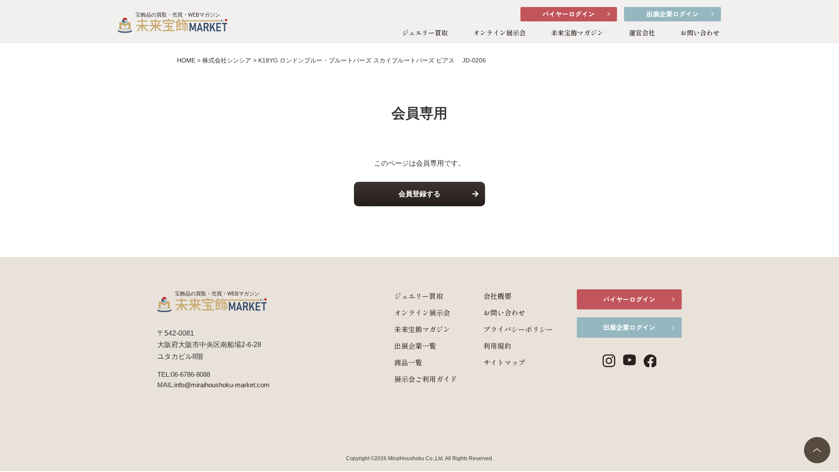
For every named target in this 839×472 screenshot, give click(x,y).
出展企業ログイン (672, 13)
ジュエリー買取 (425, 32)
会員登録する (419, 194)
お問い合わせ (700, 32)
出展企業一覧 (415, 345)
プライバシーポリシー (518, 329)
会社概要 (497, 296)
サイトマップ (504, 362)
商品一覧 (408, 362)
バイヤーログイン (568, 13)
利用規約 (497, 345)
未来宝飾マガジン (577, 32)
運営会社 (642, 32)
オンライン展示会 (499, 32)
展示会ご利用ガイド (425, 379)
